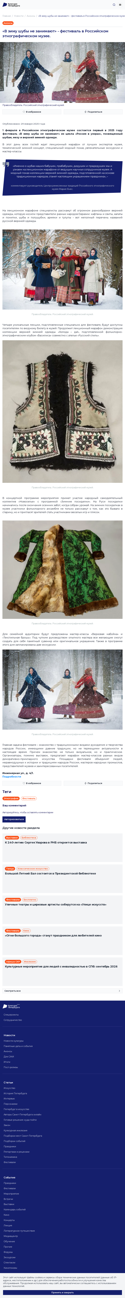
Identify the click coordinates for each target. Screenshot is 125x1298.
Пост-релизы (11, 1067)
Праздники (10, 1146)
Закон (7, 1125)
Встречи (8, 1199)
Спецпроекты (11, 1014)
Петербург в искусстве (16, 1109)
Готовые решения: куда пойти (20, 1120)
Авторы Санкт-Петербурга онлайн (22, 1114)
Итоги (7, 1062)
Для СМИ (9, 1056)
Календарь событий (15, 1209)
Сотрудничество (13, 1020)
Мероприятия (11, 1193)
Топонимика (10, 1157)
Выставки (9, 1204)
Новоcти (18, 16)
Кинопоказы (10, 1268)
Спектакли (9, 1262)
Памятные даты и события (18, 1046)
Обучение (9, 1241)
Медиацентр (11, 1236)
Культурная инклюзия (15, 1130)
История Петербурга (15, 1093)
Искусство (9, 1088)
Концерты (9, 1220)
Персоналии (10, 1104)
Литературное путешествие (19, 1230)
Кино (6, 1215)
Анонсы (31, 16)
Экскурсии (9, 1257)
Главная (6, 16)
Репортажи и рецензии (16, 1151)
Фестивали (10, 1162)
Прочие (8, 1246)
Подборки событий (14, 1141)
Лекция (8, 1225)
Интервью (9, 1098)
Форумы (8, 1252)
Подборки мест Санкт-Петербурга (23, 1135)
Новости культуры (13, 1040)
